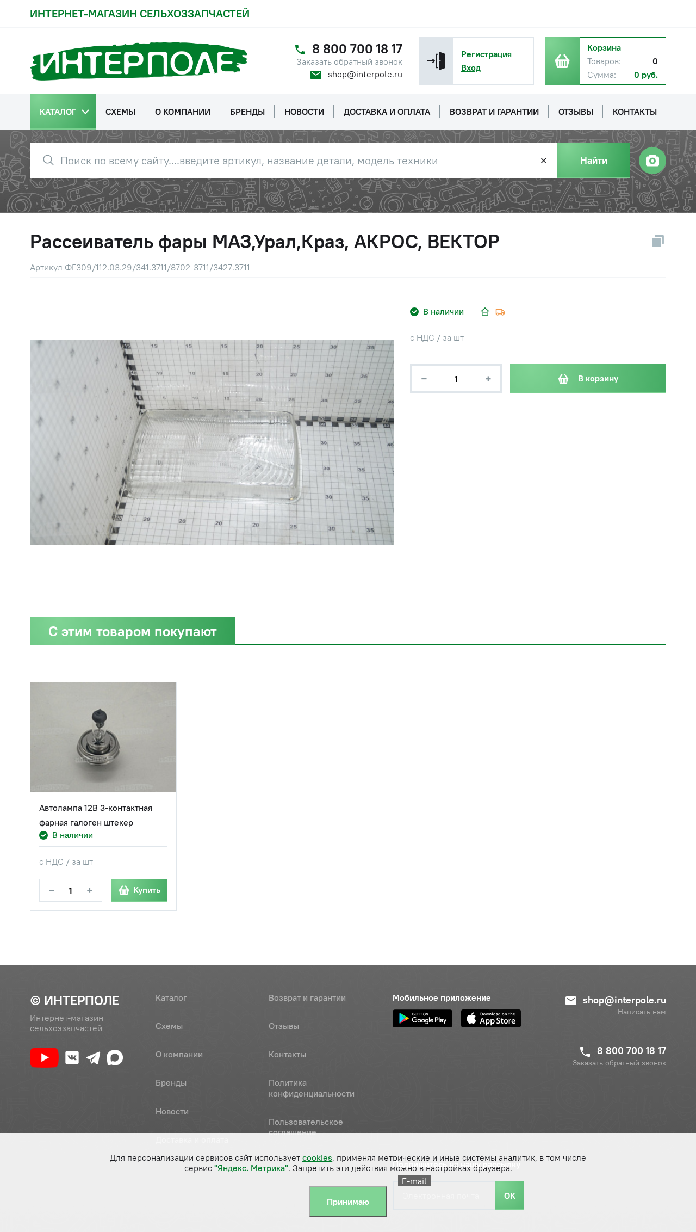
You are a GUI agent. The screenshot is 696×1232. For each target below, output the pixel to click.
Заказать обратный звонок (349, 62)
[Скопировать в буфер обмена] (658, 241)
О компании (179, 1054)
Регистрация (486, 53)
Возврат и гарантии (307, 997)
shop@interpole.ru (365, 74)
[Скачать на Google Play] (422, 1018)
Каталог (171, 997)
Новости (172, 1111)
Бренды (171, 1082)
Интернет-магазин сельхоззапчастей (140, 13)
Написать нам (642, 1012)
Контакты (287, 1054)
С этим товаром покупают (132, 631)
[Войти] (436, 61)
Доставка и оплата (192, 1139)
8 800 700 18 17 (357, 49)
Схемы (169, 1025)
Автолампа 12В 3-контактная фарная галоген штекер (95, 815)
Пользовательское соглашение (306, 1126)
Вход (471, 67)
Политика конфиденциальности (312, 1087)
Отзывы (284, 1025)
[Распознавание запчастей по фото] (652, 160)
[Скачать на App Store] (491, 1018)
